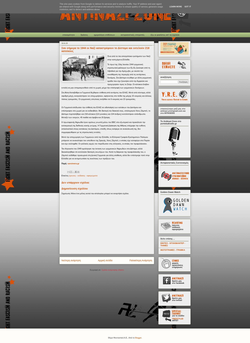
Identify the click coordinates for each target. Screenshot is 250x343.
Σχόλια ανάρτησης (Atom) (113, 270)
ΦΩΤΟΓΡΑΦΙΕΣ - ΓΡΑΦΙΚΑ (172, 250)
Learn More (175, 6)
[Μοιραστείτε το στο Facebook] (76, 172)
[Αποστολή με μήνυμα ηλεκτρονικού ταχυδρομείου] (68, 172)
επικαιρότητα (69, 35)
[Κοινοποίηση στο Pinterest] (78, 172)
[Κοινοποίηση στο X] (73, 172)
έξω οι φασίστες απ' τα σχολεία (165, 35)
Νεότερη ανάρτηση (71, 260)
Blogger (138, 338)
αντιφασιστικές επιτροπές (133, 35)
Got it (188, 6)
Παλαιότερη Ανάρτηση (140, 260)
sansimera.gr (73, 163)
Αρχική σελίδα (105, 260)
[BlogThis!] (71, 172)
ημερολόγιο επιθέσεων (104, 35)
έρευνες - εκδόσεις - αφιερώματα (83, 175)
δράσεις (84, 35)
